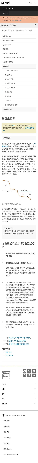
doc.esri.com (16, 20)
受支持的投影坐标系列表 (17, 341)
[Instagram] (29, 375)
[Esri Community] (24, 375)
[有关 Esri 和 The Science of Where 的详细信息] (6, 375)
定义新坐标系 (9, 79)
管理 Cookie (8, 449)
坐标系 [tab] (6, 66)
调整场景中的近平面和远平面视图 (13, 58)
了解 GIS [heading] (4, 394)
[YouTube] (34, 375)
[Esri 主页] (5, 3)
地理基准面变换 (10, 83)
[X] (29, 371)
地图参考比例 (7, 45)
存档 (13, 125)
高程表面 (5, 49)
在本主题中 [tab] (6, 138)
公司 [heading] (3, 399)
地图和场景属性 (21, 30)
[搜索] (30, 3)
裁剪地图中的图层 (8, 40)
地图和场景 (10, 30)
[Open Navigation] (35, 3)
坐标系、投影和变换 (11, 70)
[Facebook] (24, 371)
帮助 (3, 13)
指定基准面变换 (10, 88)
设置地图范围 (7, 36)
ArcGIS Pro (6, 8)
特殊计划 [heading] (4, 404)
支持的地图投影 (12, 105)
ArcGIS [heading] (4, 384)
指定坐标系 (8, 75)
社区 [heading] (3, 389)
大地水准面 (8, 101)
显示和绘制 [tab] (8, 109)
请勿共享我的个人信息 (11, 454)
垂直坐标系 (8, 92)
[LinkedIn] (34, 371)
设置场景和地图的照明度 (10, 53)
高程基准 (8, 96)
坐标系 (30, 30)
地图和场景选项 (8, 62)
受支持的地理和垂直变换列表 (19, 344)
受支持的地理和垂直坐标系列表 (19, 338)
